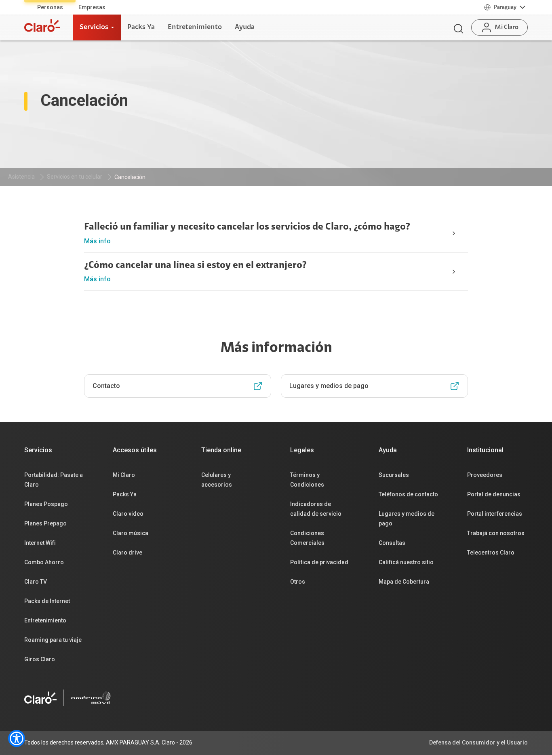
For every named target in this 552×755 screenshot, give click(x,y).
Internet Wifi (40, 543)
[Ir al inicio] (42, 25)
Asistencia (21, 176)
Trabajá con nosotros (496, 533)
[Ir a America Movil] (91, 698)
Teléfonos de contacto (408, 494)
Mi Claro (124, 475)
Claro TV (35, 581)
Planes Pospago (46, 504)
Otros (297, 581)
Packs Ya (125, 494)
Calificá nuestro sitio (406, 562)
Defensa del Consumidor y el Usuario (478, 742)
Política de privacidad (319, 562)
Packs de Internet (47, 601)
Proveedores (484, 475)
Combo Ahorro (44, 562)
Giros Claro (39, 659)
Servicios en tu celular (74, 176)
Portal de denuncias (493, 494)
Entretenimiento (45, 620)
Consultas (392, 543)
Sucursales (394, 475)
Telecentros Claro (490, 552)
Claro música (130, 533)
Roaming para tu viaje (53, 640)
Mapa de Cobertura (404, 581)
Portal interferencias (494, 513)
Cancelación (129, 177)
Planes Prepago (45, 523)
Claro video (128, 513)
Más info (97, 241)
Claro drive (127, 552)
